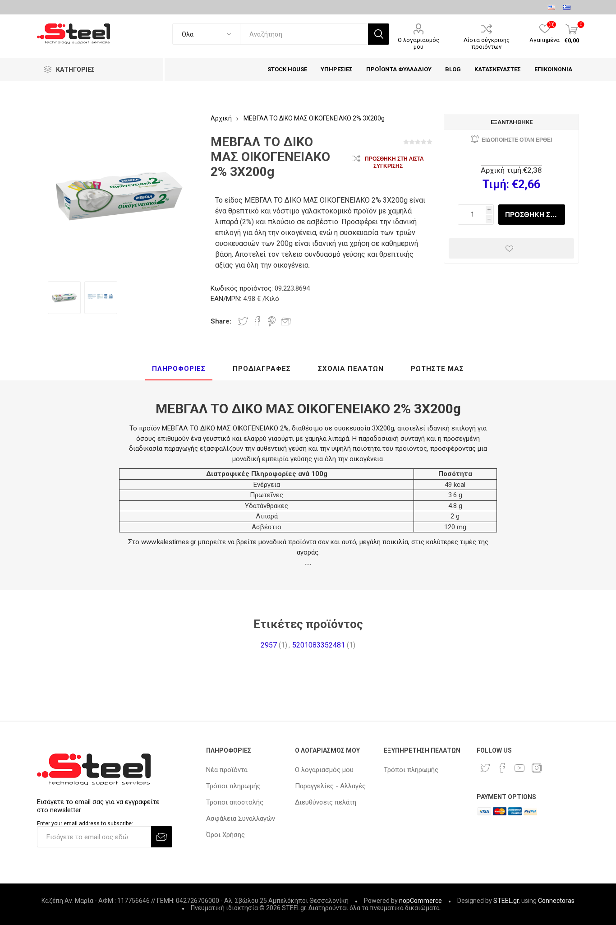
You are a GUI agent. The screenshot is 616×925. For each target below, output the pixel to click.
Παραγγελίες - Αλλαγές (330, 786)
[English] (551, 7)
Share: (221, 321)
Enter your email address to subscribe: (85, 823)
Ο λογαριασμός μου (418, 43)
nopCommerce (420, 900)
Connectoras (556, 900)
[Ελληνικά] (567, 7)
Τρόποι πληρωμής (233, 786)
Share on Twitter (243, 321)
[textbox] (304, 34)
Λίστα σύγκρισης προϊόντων (487, 43)
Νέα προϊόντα (227, 770)
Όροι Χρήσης (225, 835)
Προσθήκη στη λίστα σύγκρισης (394, 162)
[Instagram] (536, 768)
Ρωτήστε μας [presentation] (437, 369)
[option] (64, 297)
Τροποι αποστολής (234, 802)
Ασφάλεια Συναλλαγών (240, 818)
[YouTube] (519, 768)
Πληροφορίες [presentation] (179, 369)
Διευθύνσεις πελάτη (325, 802)
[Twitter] (485, 768)
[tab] (178, 369)
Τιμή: (496, 184)
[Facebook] (502, 768)
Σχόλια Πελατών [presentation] (351, 369)
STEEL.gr (506, 900)
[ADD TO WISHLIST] (511, 248)
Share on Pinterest (271, 321)
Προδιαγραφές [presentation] (262, 369)
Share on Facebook (257, 321)
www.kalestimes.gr (168, 542)
